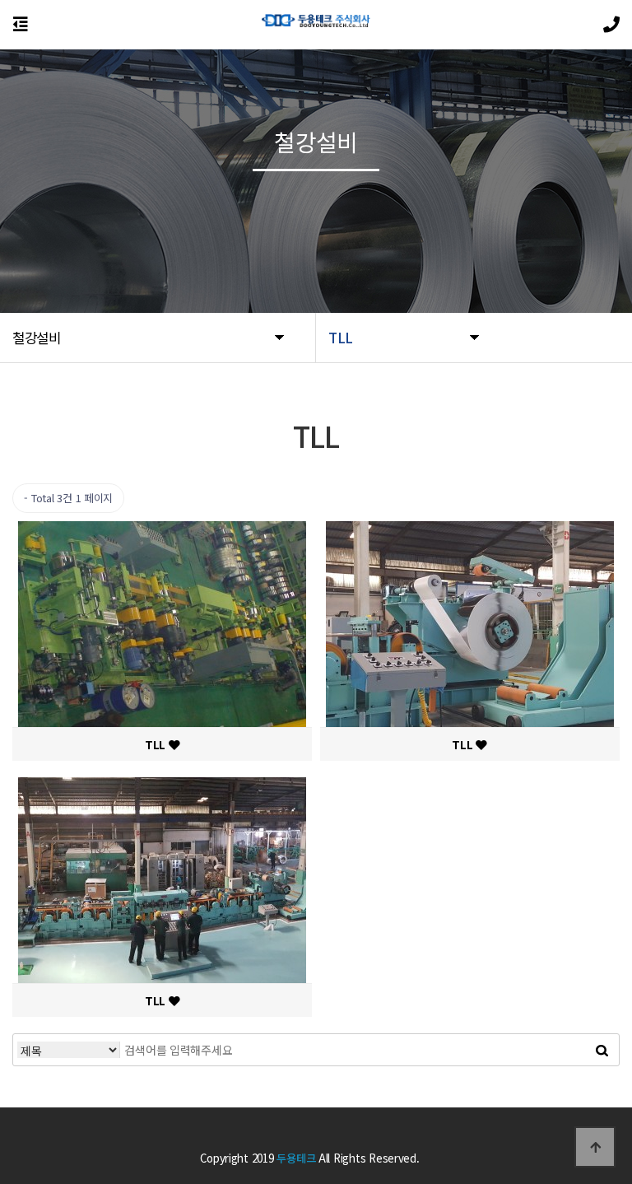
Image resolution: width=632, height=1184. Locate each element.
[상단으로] (595, 1147)
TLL (157, 744)
